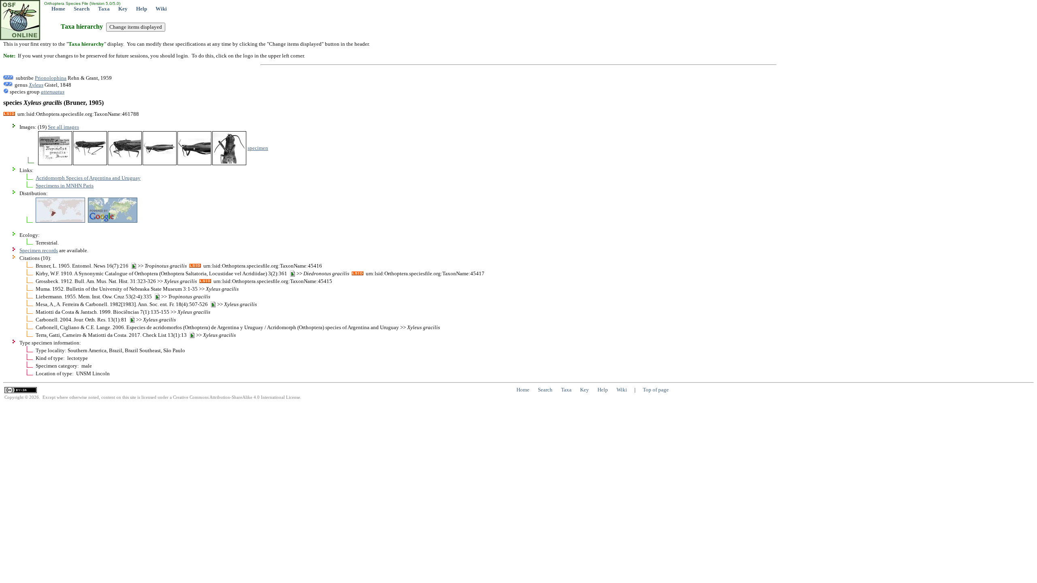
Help (141, 9)
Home (58, 9)
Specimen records (38, 250)
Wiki (161, 9)
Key (123, 9)
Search (82, 9)
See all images (63, 127)
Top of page (656, 390)
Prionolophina (50, 78)
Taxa (104, 9)
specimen (258, 148)
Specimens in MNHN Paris (65, 186)
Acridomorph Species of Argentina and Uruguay (88, 178)
